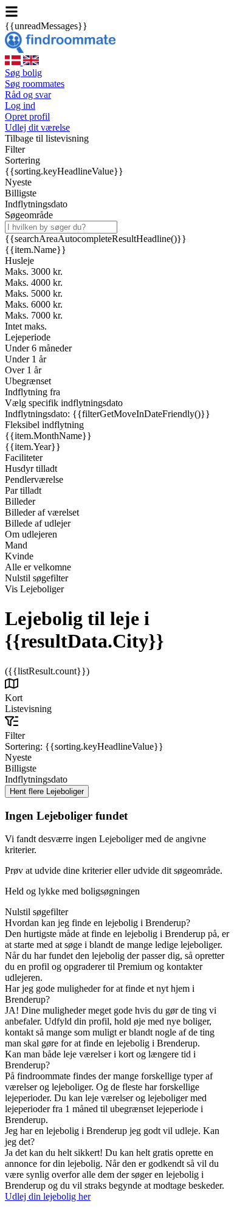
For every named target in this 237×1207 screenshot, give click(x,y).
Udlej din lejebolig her (48, 1196)
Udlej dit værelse (37, 127)
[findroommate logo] (60, 49)
